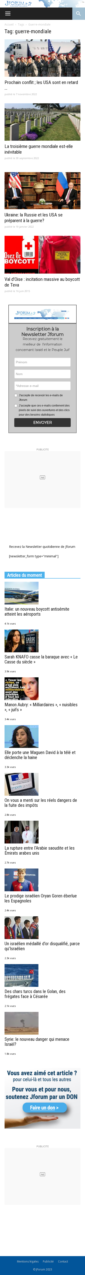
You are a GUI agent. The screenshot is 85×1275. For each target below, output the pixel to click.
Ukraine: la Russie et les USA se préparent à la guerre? (34, 217)
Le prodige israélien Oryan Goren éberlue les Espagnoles (41, 898)
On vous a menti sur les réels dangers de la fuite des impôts (41, 803)
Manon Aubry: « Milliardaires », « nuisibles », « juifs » (41, 707)
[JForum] (42, 4)
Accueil (9, 24)
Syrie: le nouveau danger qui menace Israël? (37, 1041)
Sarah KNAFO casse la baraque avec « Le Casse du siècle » (41, 659)
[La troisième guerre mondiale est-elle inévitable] (42, 122)
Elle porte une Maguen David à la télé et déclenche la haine (40, 755)
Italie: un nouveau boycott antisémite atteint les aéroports (37, 611)
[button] (42, 422)
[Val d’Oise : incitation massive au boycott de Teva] (42, 254)
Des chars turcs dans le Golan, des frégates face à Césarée (35, 994)
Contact (63, 1261)
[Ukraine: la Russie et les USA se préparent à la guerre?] (42, 190)
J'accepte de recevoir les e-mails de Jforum (41, 397)
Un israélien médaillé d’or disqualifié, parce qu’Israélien (42, 946)
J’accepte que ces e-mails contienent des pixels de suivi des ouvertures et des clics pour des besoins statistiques (44, 410)
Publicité (48, 1261)
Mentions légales (28, 1261)
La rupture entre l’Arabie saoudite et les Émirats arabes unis (40, 850)
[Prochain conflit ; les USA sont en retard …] (42, 58)
